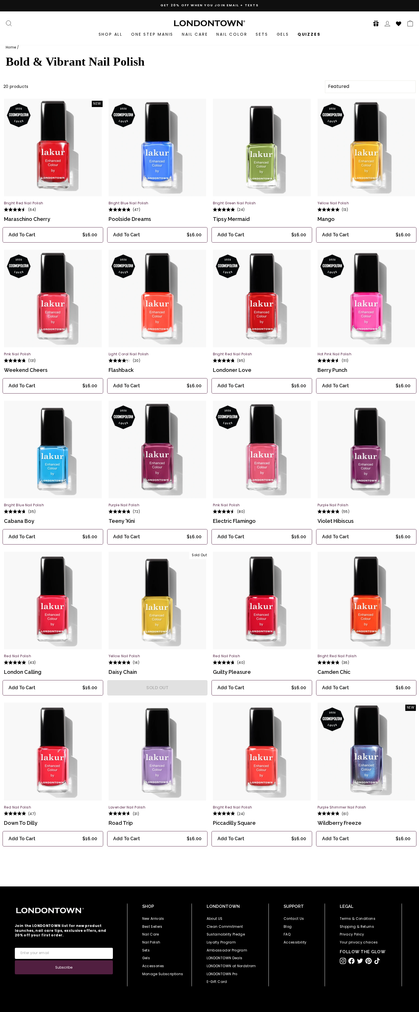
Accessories (153, 966)
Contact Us (294, 918)
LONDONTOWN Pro (222, 974)
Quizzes (309, 34)
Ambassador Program (227, 950)
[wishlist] (399, 23)
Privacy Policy (352, 934)
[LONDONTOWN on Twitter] (360, 961)
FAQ (287, 934)
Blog (288, 926)
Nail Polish (151, 942)
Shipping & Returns (357, 926)
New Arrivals (153, 918)
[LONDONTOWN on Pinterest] (368, 961)
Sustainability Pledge (226, 934)
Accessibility (295, 942)
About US (215, 918)
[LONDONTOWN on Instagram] (343, 961)
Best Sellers (152, 926)
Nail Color (231, 34)
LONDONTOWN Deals (225, 958)
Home (11, 47)
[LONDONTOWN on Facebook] (351, 961)
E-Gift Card (217, 981)
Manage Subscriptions (162, 974)
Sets (262, 34)
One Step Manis (152, 34)
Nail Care (195, 34)
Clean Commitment (225, 926)
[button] (374, 23)
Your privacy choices (359, 942)
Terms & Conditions (357, 918)
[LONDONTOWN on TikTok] (377, 961)
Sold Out (157, 687)
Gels (283, 34)
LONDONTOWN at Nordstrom (231, 966)
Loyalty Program (221, 942)
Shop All (111, 34)
